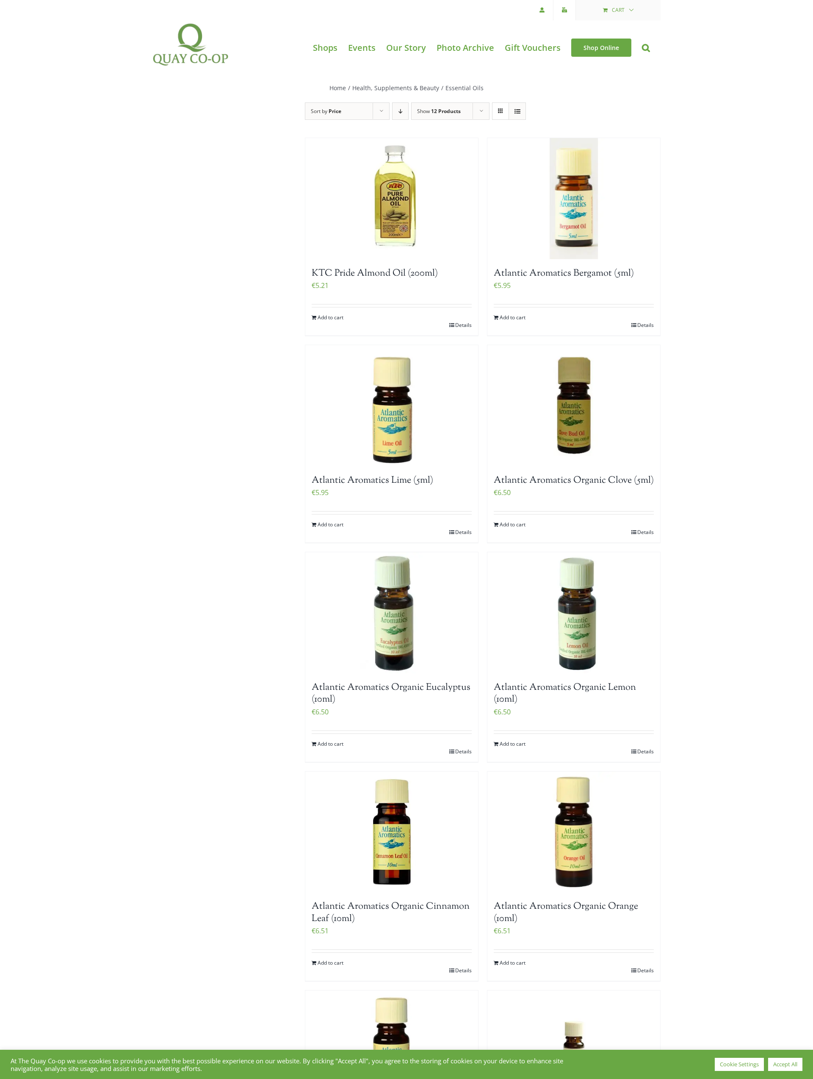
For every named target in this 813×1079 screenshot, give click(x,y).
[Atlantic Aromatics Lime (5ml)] (391, 405)
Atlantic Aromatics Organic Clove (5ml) (574, 480)
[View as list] (517, 111)
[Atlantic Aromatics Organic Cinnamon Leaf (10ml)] (391, 832)
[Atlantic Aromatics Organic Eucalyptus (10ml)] (391, 612)
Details (463, 325)
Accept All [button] (785, 1064)
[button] (646, 47)
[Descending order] (400, 111)
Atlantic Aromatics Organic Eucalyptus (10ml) (391, 694)
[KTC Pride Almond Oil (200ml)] (391, 198)
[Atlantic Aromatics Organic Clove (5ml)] (573, 405)
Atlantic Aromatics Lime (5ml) (372, 480)
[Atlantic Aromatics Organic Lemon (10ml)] (573, 612)
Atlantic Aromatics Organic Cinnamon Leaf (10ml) (391, 913)
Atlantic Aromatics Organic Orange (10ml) (566, 913)
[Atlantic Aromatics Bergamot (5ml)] (573, 198)
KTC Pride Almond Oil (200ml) (375, 273)
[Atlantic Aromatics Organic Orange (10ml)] (573, 832)
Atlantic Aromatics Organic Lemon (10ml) (565, 694)
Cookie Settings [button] (739, 1064)
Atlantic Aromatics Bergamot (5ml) (564, 273)
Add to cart (330, 317)
